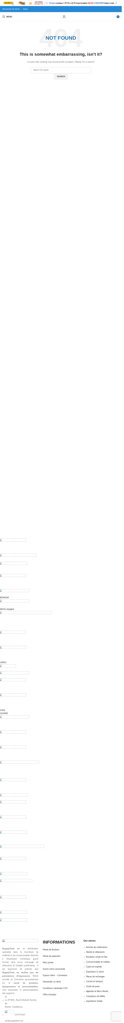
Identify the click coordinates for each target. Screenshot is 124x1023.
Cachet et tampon (94, 981)
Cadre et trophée (94, 967)
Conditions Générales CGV (55, 988)
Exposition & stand (95, 972)
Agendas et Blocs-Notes (97, 991)
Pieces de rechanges (95, 977)
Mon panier (48, 963)
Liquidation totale (94, 1001)
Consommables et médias (98, 962)
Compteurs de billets (95, 996)
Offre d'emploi (49, 995)
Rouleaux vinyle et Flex (96, 957)
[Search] (59, 17)
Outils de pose (93, 986)
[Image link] (20, 943)
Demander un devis (52, 982)
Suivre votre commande (54, 969)
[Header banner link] (61, 3)
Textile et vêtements (95, 952)
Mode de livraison (51, 950)
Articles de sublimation (96, 947)
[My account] (64, 17)
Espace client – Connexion (55, 975)
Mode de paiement (51, 956)
